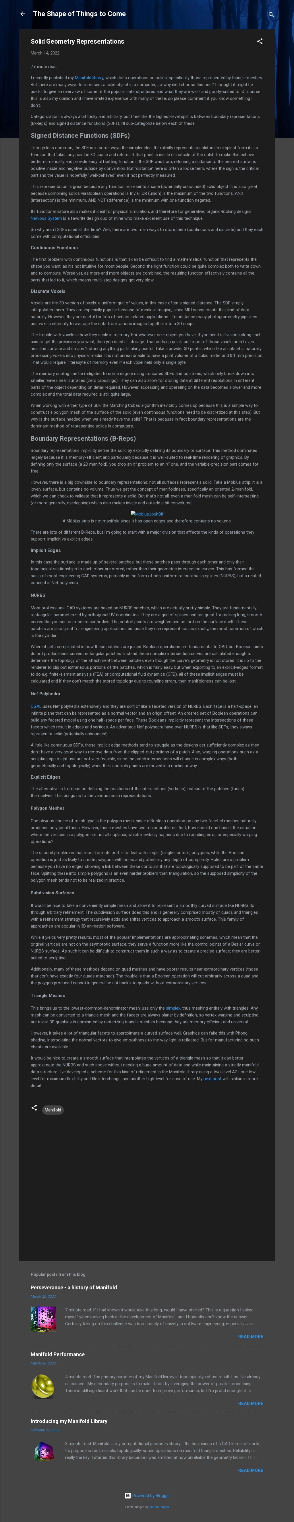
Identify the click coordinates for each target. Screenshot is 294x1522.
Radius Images (159, 1507)
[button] (259, 42)
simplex (173, 1008)
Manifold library (89, 77)
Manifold (53, 1110)
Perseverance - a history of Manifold (74, 1287)
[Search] (271, 15)
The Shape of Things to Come (79, 14)
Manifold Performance (58, 1354)
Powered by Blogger (150, 1495)
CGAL (36, 706)
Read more (250, 1336)
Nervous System (46, 218)
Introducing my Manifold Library (69, 1421)
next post (212, 1078)
